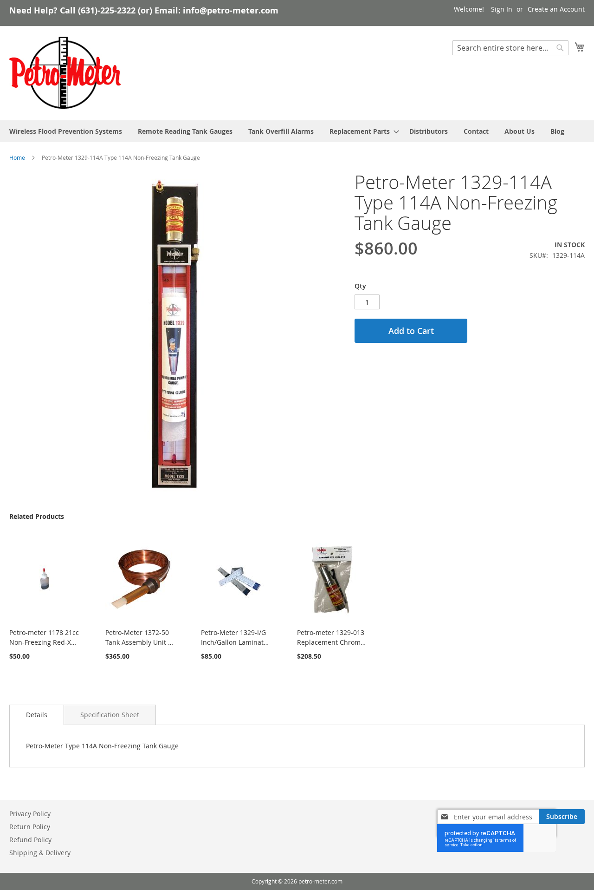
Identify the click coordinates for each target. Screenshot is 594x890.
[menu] (297, 131)
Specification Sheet (109, 714)
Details (36, 714)
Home (17, 157)
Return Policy (29, 826)
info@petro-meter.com (230, 10)
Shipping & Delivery (40, 852)
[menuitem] (66, 131)
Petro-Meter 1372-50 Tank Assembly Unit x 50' (138, 642)
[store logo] (65, 73)
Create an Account (556, 9)
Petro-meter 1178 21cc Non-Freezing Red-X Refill (44, 642)
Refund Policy (30, 839)
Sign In (501, 9)
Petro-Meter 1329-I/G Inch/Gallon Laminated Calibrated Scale (236, 642)
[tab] (36, 715)
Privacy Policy (30, 813)
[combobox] (510, 47)
